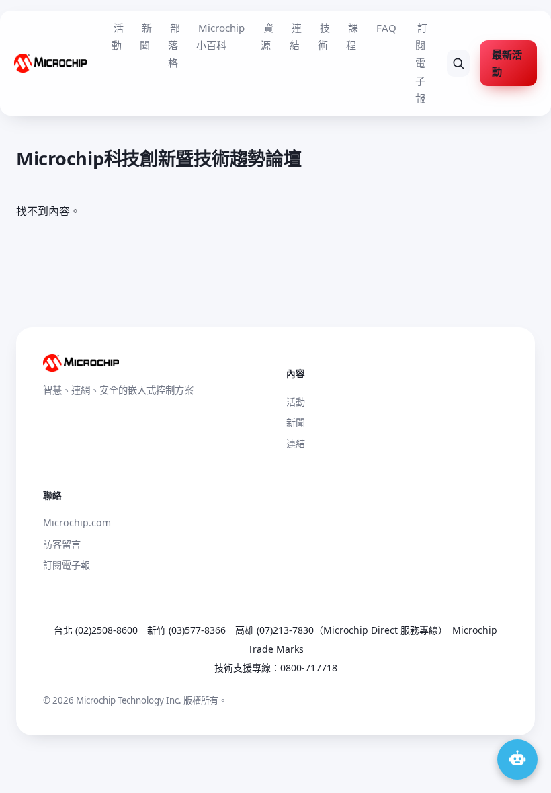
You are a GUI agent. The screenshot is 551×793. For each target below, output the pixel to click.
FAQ (386, 27)
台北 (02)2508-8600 (96, 630)
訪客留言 (62, 544)
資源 (267, 36)
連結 (296, 36)
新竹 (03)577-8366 (186, 630)
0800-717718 (308, 667)
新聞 (146, 36)
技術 (324, 36)
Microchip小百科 (220, 36)
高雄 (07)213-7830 (274, 630)
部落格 (174, 45)
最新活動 (507, 63)
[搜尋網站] (458, 63)
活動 (118, 36)
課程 (352, 36)
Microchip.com (77, 522)
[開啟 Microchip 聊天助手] (517, 759)
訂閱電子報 (421, 63)
